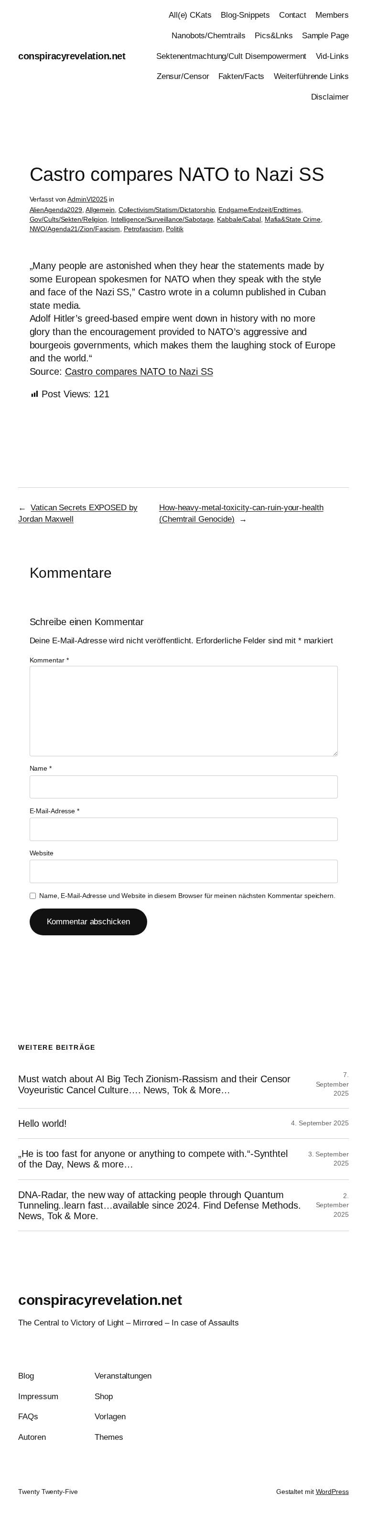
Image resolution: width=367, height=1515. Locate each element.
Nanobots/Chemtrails (209, 35)
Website (42, 853)
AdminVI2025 (87, 199)
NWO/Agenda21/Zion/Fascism (75, 229)
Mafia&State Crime (293, 219)
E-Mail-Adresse (54, 811)
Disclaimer (330, 96)
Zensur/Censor (183, 76)
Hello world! (42, 1123)
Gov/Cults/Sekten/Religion (69, 219)
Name (41, 768)
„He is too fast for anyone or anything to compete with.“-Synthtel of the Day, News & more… (153, 1158)
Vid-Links (332, 56)
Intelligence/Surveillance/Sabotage (162, 219)
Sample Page (325, 35)
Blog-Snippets (245, 15)
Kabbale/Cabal (239, 219)
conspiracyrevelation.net (71, 56)
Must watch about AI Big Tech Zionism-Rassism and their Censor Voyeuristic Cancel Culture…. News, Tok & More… (154, 1084)
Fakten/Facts (241, 76)
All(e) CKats (190, 15)
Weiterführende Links (311, 76)
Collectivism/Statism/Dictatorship (167, 209)
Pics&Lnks (273, 35)
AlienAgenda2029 (56, 209)
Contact (292, 15)
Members (331, 15)
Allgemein (100, 209)
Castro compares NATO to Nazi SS (139, 371)
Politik (174, 229)
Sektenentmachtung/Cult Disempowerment (231, 56)
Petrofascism (143, 229)
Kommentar (49, 660)
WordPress (332, 1491)
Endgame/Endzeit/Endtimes (259, 209)
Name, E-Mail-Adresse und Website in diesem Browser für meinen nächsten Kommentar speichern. (187, 895)
